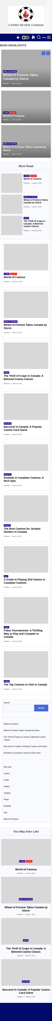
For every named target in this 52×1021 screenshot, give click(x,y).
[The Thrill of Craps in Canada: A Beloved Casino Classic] (11, 225)
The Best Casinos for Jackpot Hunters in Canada (22, 530)
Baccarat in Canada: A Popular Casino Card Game (23, 428)
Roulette (7, 474)
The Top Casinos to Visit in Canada (25, 684)
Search (7, 703)
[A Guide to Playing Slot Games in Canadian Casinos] (26, 559)
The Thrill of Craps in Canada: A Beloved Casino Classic (34, 223)
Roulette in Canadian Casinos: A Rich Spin (22, 753)
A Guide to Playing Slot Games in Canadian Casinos (24, 581)
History (13, 112)
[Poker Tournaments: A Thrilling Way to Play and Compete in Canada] (26, 610)
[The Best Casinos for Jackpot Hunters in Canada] (26, 508)
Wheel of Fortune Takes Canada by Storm (20, 77)
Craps (26, 218)
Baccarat (7, 423)
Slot (6, 576)
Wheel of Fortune (10, 71)
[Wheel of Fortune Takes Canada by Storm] (11, 204)
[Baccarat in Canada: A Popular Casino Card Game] (26, 406)
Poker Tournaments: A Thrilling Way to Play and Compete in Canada (23, 633)
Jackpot (7, 525)
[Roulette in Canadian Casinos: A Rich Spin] (26, 457)
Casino (6, 112)
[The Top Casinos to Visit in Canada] (26, 664)
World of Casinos (14, 115)
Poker (6, 627)
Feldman (6, 83)
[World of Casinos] (26, 107)
